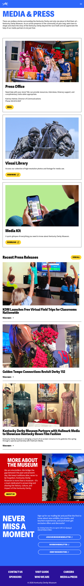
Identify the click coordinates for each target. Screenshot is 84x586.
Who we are (42, 577)
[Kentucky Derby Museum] (5, 4)
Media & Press (68, 577)
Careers (69, 572)
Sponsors (15, 577)
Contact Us (15, 572)
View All (76, 257)
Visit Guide (42, 572)
